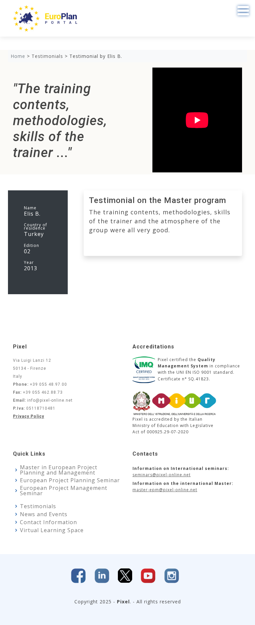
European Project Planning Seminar (70, 480)
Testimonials (38, 506)
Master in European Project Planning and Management (58, 470)
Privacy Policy (28, 416)
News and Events (43, 514)
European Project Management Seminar (63, 490)
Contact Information (48, 522)
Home (18, 56)
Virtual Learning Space (52, 530)
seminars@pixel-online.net (161, 475)
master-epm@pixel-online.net (164, 490)
